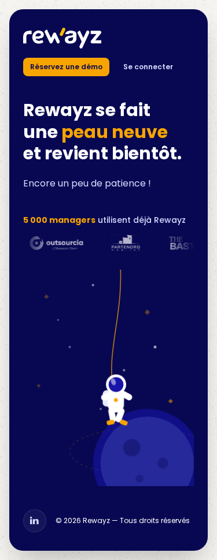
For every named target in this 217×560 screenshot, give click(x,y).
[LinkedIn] (34, 520)
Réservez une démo (66, 67)
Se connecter (148, 67)
